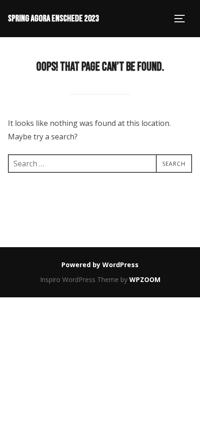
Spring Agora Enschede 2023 (53, 18)
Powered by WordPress (100, 264)
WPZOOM (144, 279)
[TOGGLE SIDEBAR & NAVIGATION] (182, 18)
